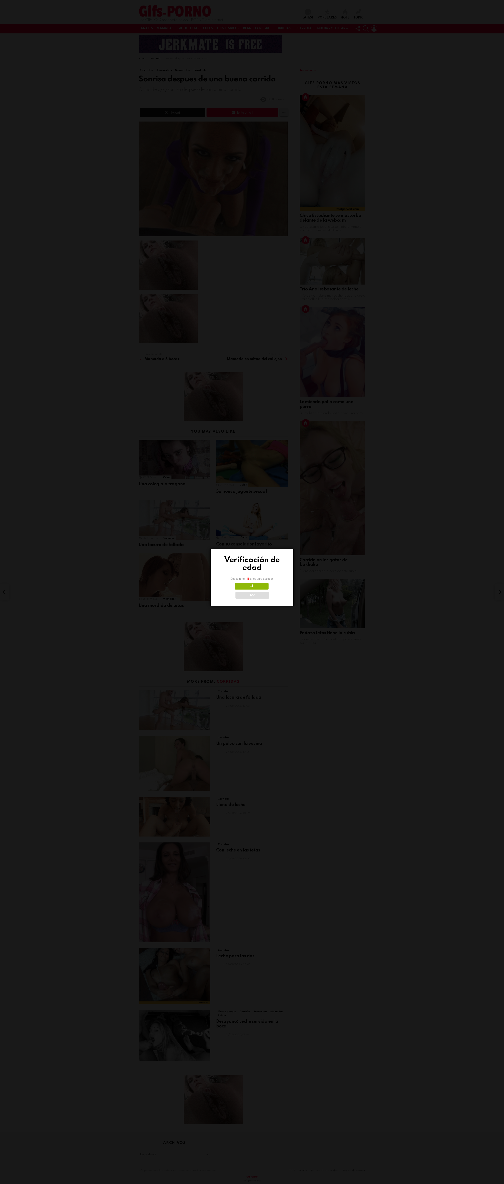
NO (252, 595)
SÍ (251, 586)
